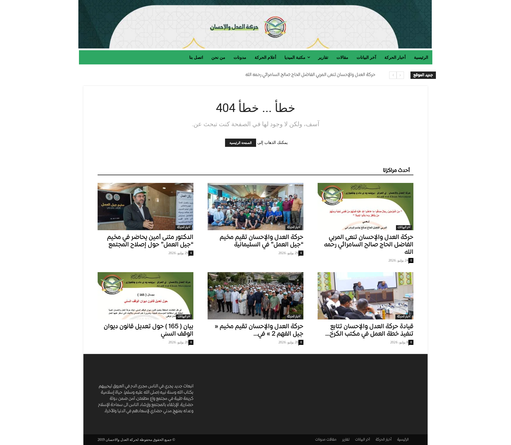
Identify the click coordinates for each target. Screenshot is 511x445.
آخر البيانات (404, 227)
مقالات (331, 440)
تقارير (346, 440)
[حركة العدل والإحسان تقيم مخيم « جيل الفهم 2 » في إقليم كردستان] (255, 295)
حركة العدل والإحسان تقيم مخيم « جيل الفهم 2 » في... (259, 330)
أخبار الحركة (183, 227)
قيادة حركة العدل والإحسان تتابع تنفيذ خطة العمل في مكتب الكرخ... (369, 330)
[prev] (400, 75)
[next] (393, 75)
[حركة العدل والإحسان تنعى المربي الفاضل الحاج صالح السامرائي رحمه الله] (365, 206)
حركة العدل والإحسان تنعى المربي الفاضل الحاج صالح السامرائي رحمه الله (310, 75)
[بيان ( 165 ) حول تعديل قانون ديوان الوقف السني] (145, 295)
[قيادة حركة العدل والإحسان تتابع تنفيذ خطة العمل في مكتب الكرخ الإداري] (365, 295)
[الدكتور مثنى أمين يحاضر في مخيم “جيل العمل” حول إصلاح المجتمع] (145, 206)
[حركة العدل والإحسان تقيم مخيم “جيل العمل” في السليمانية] (255, 206)
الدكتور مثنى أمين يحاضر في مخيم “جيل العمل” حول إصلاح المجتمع (150, 241)
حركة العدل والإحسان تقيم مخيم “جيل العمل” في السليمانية (261, 241)
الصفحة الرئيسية (240, 142)
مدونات (320, 440)
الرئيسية (403, 440)
